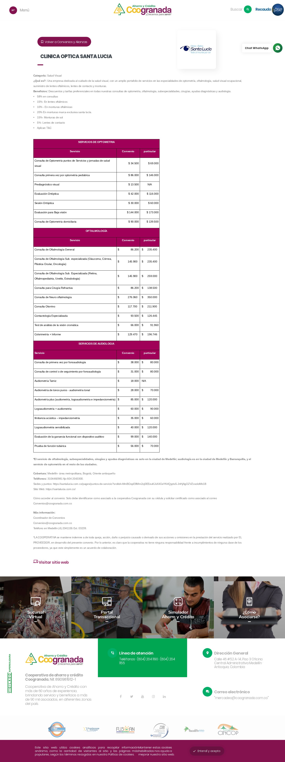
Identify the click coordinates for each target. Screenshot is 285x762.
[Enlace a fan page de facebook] (121, 696)
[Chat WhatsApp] (277, 48)
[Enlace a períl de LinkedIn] (164, 696)
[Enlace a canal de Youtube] (142, 696)
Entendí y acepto (206, 751)
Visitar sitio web (51, 561)
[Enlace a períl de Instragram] (153, 696)
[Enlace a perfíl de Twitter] (132, 696)
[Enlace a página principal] (142, 10)
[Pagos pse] (278, 10)
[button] (277, 608)
